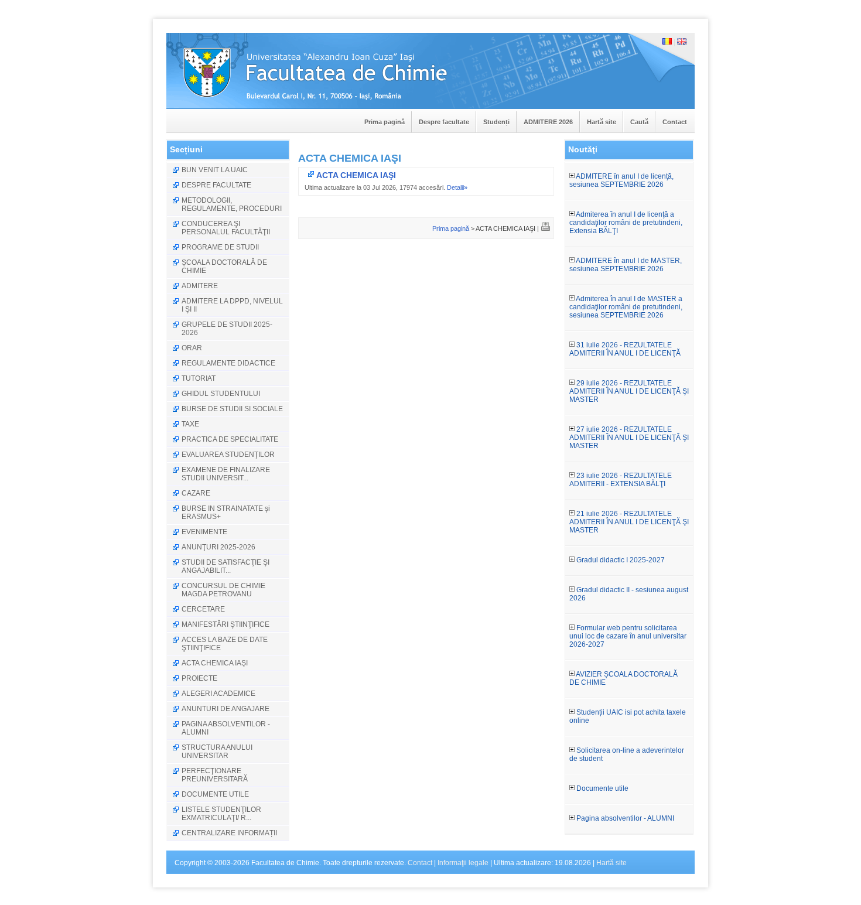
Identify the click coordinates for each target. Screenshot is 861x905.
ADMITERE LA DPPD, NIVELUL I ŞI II (232, 305)
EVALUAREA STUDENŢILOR (228, 454)
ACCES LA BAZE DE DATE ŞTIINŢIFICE (225, 644)
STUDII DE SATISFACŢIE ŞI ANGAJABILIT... (225, 566)
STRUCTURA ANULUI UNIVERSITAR (217, 751)
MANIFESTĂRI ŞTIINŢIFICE (225, 624)
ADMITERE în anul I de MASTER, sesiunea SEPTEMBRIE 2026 (625, 265)
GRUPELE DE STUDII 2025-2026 (227, 328)
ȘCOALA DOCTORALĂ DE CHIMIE (224, 266)
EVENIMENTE (204, 532)
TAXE (190, 424)
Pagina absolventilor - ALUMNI (624, 818)
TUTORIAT (199, 378)
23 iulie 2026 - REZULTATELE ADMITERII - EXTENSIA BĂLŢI (620, 480)
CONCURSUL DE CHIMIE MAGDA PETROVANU (223, 590)
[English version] (681, 42)
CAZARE (196, 493)
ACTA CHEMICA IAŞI (215, 663)
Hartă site (601, 121)
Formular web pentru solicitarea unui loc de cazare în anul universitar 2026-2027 (627, 636)
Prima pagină (384, 121)
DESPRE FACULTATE (216, 185)
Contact (674, 121)
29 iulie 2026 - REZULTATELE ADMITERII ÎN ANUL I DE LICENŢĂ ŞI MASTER (629, 391)
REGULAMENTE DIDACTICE (228, 363)
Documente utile (601, 788)
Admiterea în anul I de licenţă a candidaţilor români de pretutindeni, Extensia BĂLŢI (625, 222)
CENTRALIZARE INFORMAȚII (229, 833)
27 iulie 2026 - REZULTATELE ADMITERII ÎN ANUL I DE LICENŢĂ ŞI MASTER (629, 437)
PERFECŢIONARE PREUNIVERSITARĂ (215, 775)
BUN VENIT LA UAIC (215, 170)
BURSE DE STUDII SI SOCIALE (232, 409)
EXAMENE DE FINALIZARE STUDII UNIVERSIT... (226, 474)
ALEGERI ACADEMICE (218, 693)
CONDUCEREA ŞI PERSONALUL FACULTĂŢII (226, 228)
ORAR (192, 348)
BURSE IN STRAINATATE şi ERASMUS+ (226, 512)
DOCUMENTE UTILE (215, 794)
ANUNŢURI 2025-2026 (218, 547)
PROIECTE (199, 678)
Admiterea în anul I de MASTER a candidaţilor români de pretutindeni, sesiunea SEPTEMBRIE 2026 (625, 307)
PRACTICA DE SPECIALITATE (230, 439)
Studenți (496, 121)
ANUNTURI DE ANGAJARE (225, 709)
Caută (639, 121)
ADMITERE (200, 286)
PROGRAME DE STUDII (220, 247)
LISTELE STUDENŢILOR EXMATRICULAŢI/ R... (221, 813)
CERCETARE (203, 609)
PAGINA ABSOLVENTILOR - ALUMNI (226, 728)
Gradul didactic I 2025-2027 (620, 560)
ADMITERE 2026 (548, 121)
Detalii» (457, 187)
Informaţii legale (463, 863)
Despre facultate (444, 121)
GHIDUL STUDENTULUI (221, 394)
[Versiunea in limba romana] (667, 42)
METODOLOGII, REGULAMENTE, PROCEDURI (232, 204)
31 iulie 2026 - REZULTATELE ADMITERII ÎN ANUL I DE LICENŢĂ (625, 349)
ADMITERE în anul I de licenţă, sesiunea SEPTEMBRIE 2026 (621, 180)
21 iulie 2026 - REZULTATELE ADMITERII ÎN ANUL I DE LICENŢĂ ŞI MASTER (629, 522)
